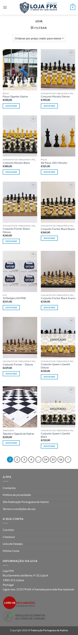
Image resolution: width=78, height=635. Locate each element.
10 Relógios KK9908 (14, 298)
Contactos (9, 488)
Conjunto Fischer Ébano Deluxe (16, 230)
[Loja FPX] (39, 7)
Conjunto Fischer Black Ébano (58, 229)
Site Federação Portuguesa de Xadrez (26, 501)
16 (60, 459)
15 (53, 459)
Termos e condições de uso (19, 508)
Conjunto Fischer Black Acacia (58, 298)
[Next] (68, 459)
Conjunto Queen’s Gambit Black (55, 435)
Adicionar (49, 106)
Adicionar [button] (11, 106)
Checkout (9, 537)
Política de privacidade (17, 494)
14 (45, 459)
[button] (5, 7)
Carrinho (8, 529)
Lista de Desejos (13, 543)
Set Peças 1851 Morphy (54, 162)
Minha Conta (11, 550)
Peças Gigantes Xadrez (15, 96)
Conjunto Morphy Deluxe (55, 96)
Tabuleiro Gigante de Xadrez (18, 433)
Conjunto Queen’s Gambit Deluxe (55, 366)
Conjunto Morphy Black (16, 162)
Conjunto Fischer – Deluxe (18, 364)
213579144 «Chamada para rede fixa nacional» (45, 589)
